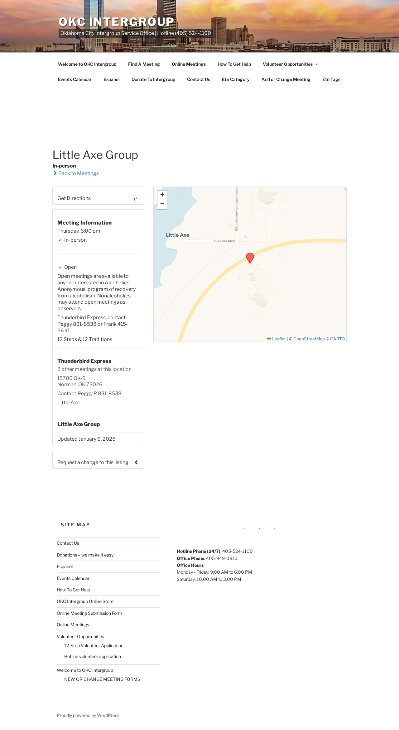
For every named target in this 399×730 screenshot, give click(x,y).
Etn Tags (331, 79)
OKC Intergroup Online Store (85, 601)
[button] (248, 254)
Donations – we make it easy (85, 554)
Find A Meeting (144, 64)
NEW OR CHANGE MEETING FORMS (102, 679)
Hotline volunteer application (92, 656)
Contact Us (198, 79)
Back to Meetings (78, 173)
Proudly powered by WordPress (88, 715)
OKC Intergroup (117, 22)
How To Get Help (234, 64)
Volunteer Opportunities (288, 64)
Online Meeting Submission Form (89, 613)
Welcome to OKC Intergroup (87, 64)
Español (111, 79)
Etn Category (236, 79)
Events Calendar (75, 79)
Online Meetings (189, 64)
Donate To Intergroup (153, 79)
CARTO (337, 338)
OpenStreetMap (309, 338)
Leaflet (278, 338)
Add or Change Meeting (286, 79)
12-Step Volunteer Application (93, 645)
